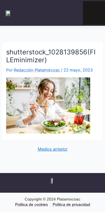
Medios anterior (52, 149)
